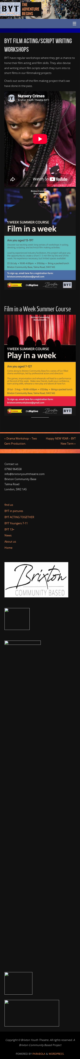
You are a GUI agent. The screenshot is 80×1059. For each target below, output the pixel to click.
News (8, 535)
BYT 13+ (9, 529)
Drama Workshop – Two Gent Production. (20, 441)
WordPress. (56, 1054)
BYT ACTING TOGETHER (19, 517)
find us (8, 505)
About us (10, 541)
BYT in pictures (13, 511)
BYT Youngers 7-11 (16, 523)
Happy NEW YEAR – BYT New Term (61, 441)
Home (8, 548)
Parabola (38, 1054)
